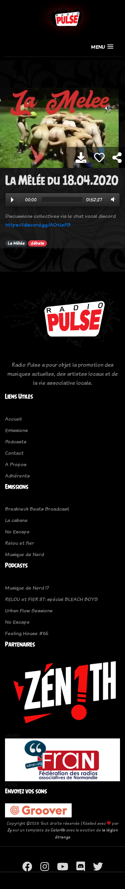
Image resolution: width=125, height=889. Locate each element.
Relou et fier (19, 542)
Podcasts (15, 441)
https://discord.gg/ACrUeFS (37, 224)
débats (37, 243)
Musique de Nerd (24, 554)
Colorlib (58, 830)
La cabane (16, 520)
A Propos (15, 464)
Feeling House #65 (26, 633)
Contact (14, 452)
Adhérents (17, 475)
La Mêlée (16, 243)
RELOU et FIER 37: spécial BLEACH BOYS (51, 599)
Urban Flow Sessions (28, 610)
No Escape (17, 531)
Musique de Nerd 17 (27, 587)
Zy (9, 830)
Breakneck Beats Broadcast (37, 508)
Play (12, 199)
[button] (102, 47)
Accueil (13, 418)
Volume (112, 199)
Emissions (16, 430)
